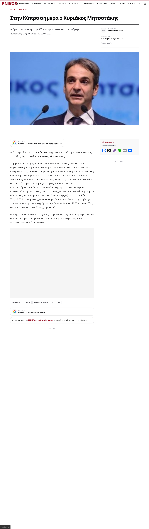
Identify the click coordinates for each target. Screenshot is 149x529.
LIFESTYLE (102, 4)
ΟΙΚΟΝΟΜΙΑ (50, 4)
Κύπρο (42, 152)
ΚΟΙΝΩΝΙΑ (74, 4)
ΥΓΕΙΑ (122, 4)
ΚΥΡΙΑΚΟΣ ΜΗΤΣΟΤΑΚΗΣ (44, 302)
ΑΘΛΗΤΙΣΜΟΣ (88, 4)
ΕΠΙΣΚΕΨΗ (16, 302)
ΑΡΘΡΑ (131, 4)
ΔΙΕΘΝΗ (62, 4)
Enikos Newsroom (115, 31)
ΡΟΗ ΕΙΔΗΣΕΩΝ (21, 4)
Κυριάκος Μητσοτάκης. (51, 156)
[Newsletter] (145, 4)
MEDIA (113, 4)
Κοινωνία (23, 10)
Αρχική (13, 10)
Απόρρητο (5, 527)
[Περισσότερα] (140, 3)
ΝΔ (59, 302)
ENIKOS (10, 3)
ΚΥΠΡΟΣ (27, 302)
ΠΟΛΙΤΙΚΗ (37, 4)
